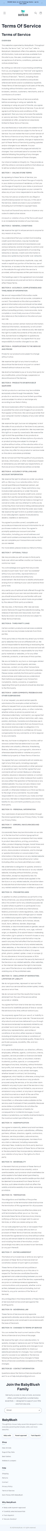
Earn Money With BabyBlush (12, 1495)
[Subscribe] (39, 1410)
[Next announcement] (42, 3)
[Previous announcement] (4, 3)
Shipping (5, 1473)
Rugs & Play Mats (8, 1452)
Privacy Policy (7, 1486)
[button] (4, 13)
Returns (5, 1478)
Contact (5, 1482)
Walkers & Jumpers (9, 1460)
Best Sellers (6, 1456)
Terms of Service (8, 1490)
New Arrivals (6, 1448)
